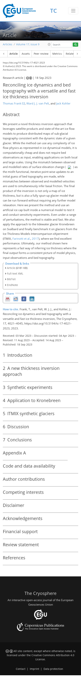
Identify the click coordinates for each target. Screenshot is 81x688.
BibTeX (11, 279)
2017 (35, 238)
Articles (7, 44)
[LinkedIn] (31, 298)
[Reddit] (15, 298)
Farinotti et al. (21, 238)
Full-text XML (15, 273)
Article (13, 53)
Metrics (57, 53)
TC (53, 10)
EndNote (12, 285)
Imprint (34, 669)
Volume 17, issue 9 (27, 44)
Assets (26, 53)
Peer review (41, 53)
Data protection (53, 669)
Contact (20, 669)
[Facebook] (23, 298)
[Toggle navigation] (73, 10)
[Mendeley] (7, 298)
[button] (49, 44)
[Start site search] (75, 45)
